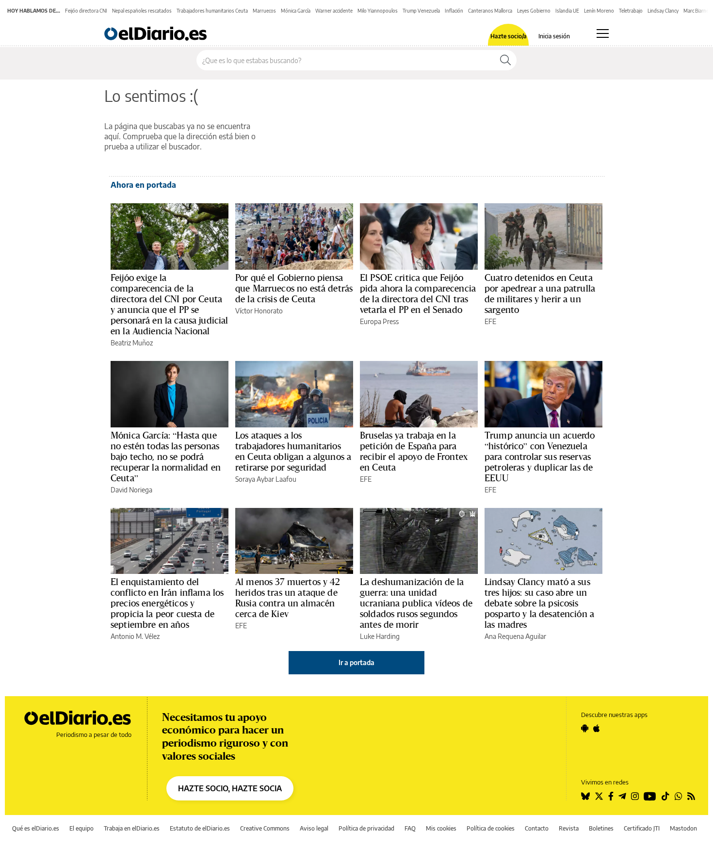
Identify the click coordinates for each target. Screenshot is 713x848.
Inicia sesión (554, 36)
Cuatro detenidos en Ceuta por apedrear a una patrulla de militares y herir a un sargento (540, 293)
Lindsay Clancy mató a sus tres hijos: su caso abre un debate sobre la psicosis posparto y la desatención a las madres (539, 603)
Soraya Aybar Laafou (265, 479)
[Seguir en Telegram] (622, 796)
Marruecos (264, 11)
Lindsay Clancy (663, 11)
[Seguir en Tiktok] (665, 796)
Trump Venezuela (421, 11)
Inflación (454, 11)
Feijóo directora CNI (86, 11)
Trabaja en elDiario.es (132, 828)
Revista (569, 828)
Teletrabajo (631, 11)
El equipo (81, 828)
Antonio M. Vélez (135, 636)
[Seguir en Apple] (596, 728)
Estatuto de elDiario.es (200, 828)
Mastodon (683, 828)
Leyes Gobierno (534, 11)
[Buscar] (505, 60)
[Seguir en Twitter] (599, 796)
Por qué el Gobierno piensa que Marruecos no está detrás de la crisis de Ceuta (294, 288)
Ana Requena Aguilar (515, 636)
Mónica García (295, 11)
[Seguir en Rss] (691, 796)
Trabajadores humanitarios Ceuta (212, 11)
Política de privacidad (366, 828)
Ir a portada (356, 662)
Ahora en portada (143, 185)
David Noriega (131, 490)
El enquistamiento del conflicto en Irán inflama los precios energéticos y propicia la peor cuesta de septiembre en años (167, 603)
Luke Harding (380, 636)
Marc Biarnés (697, 11)
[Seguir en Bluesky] (585, 796)
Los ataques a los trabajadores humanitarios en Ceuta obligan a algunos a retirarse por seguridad (293, 451)
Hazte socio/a (508, 36)
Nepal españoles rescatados (142, 11)
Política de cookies (491, 828)
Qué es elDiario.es (35, 828)
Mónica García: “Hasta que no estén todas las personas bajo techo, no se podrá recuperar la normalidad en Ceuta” (166, 456)
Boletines (601, 828)
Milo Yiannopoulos (377, 11)
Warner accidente (334, 11)
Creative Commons (265, 828)
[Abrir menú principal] (603, 33)
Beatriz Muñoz (132, 343)
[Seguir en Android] (584, 728)
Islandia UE (567, 11)
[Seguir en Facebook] (611, 796)
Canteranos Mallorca (490, 11)
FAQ (410, 828)
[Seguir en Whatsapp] (678, 796)
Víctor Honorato (259, 311)
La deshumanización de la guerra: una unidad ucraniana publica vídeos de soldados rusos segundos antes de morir (416, 603)
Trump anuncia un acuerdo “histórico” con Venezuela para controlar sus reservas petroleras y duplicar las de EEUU (540, 456)
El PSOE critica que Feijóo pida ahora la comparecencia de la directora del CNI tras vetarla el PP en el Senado (418, 293)
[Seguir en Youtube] (650, 796)
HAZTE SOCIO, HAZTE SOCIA (230, 788)
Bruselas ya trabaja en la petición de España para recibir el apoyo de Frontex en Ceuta (414, 451)
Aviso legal (314, 828)
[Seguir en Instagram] (635, 796)
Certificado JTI (642, 828)
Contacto (537, 828)
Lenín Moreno (599, 11)
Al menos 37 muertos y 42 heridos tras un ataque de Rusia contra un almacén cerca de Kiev (287, 598)
